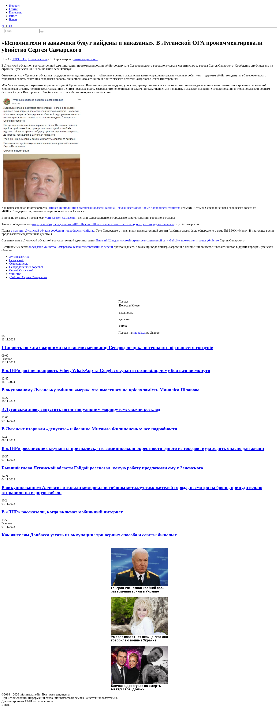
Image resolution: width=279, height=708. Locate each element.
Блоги (13, 19)
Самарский (16, 260)
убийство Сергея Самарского (28, 277)
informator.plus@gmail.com (27, 704)
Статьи (13, 9)
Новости (14, 5)
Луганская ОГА (19, 256)
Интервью (15, 12)
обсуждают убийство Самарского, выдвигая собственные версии (70, 246)
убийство (15, 273)
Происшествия (37, 59)
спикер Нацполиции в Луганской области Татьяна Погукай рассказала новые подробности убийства (114, 207)
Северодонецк (18, 263)
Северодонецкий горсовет (26, 267)
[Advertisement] (61, 290)
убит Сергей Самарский (60, 217)
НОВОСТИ (19, 59)
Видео (13, 15)
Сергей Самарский (21, 270)
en (10, 25)
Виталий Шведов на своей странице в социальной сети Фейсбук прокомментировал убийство (157, 240)
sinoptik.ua (139, 332)
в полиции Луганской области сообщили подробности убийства (52, 230)
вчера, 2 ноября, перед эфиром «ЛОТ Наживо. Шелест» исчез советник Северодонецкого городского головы (103, 224)
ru (3, 25)
